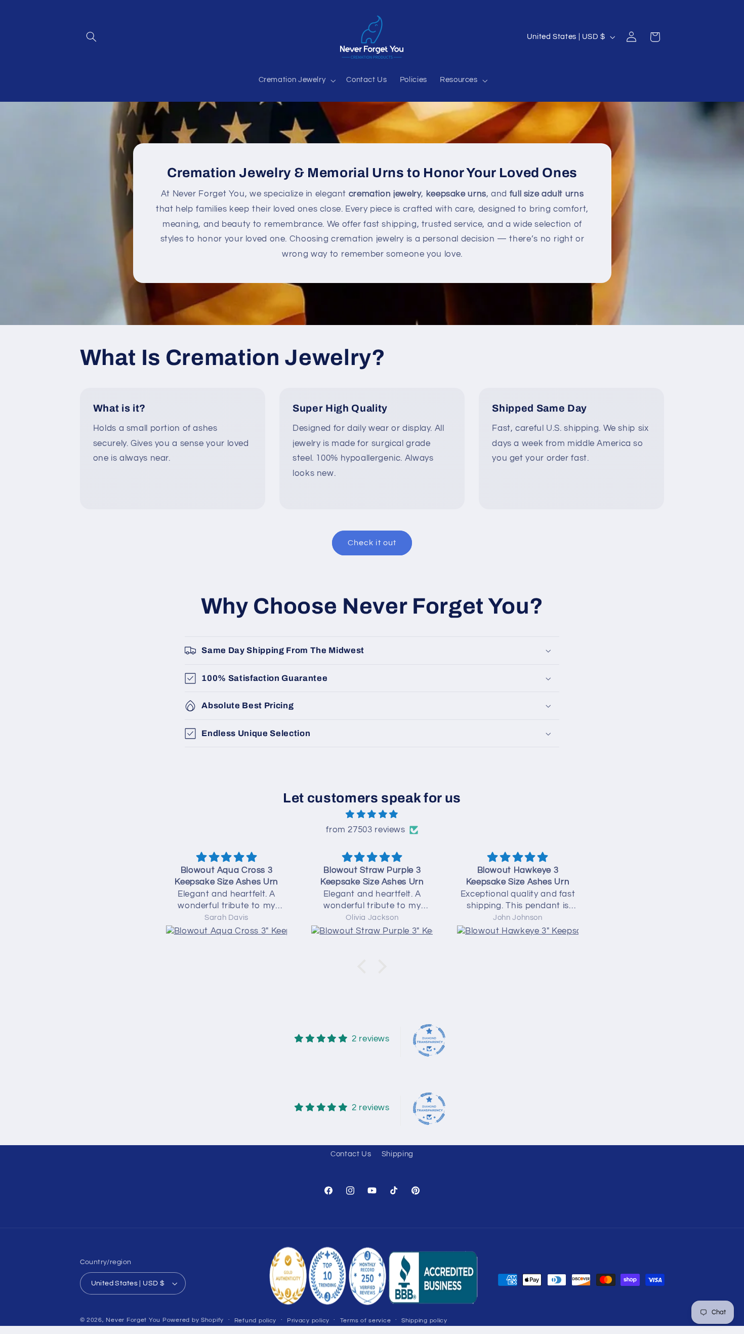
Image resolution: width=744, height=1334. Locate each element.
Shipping (398, 1154)
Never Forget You (133, 1320)
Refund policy (255, 1320)
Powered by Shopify (193, 1320)
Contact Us (350, 1154)
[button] (91, 37)
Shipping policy (424, 1320)
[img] (372, 815)
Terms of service (365, 1320)
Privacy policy (308, 1320)
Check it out (372, 543)
